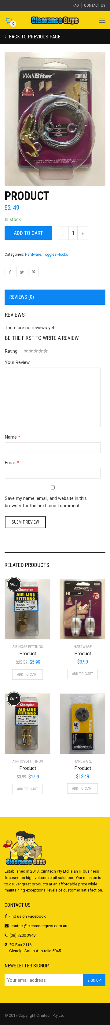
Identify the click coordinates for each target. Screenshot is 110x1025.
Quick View (22, 631)
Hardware (33, 254)
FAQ (76, 5)
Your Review (17, 362)
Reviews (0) (21, 297)
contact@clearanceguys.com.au (38, 926)
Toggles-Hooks (55, 254)
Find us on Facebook (27, 916)
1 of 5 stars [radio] (26, 350)
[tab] (55, 297)
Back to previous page (34, 37)
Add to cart (28, 233)
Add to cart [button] (27, 674)
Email (10, 462)
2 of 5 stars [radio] (28, 350)
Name (11, 437)
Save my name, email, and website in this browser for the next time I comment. (46, 502)
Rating (11, 351)
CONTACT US (94, 5)
